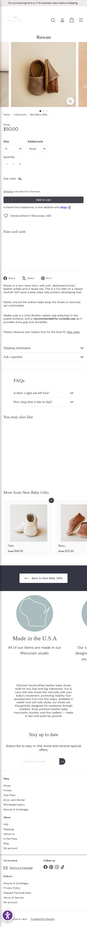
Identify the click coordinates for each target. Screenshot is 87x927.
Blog (6, 843)
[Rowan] (43, 251)
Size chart (73, 332)
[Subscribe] (62, 761)
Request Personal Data (17, 893)
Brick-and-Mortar (14, 800)
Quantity (9, 157)
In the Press (10, 838)
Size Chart (9, 795)
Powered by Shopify (43, 919)
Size (6, 141)
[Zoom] (70, 101)
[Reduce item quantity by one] (6, 164)
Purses (7, 790)
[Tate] (28, 527)
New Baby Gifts (38, 114)
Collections (20, 114)
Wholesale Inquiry (14, 804)
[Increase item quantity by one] (20, 164)
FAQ (5, 824)
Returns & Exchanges (16, 809)
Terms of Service (13, 897)
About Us (9, 834)
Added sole (35, 141)
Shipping (8, 191)
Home (6, 114)
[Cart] (71, 20)
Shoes (7, 785)
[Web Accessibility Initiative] (7, 915)
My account (10, 848)
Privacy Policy (11, 888)
